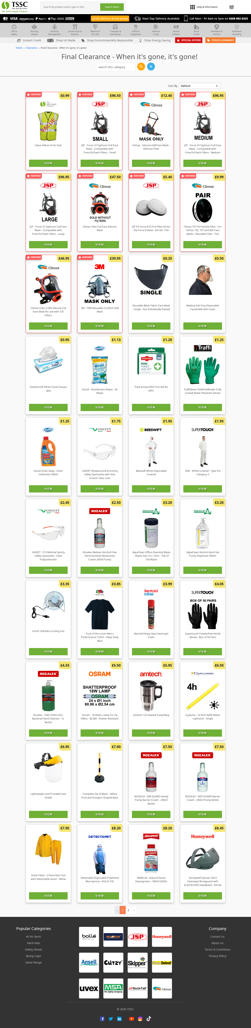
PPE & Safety (14, 33)
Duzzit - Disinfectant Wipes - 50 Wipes (99, 391)
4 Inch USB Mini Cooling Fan (48, 631)
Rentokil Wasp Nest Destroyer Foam (151, 635)
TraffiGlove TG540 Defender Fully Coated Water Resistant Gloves (202, 391)
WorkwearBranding (237, 33)
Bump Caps (33, 956)
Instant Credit (31, 40)
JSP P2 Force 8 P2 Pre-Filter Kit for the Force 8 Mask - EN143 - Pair (151, 228)
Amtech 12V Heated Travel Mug (151, 715)
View (48, 163)
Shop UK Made (65, 40)
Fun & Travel (196, 33)
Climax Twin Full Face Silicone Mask (100, 228)
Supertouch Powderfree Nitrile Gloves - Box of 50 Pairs (202, 635)
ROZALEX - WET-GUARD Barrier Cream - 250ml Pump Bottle (202, 798)
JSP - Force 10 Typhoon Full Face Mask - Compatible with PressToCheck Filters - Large (48, 230)
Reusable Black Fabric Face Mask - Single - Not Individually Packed (151, 307)
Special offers (191, 40)
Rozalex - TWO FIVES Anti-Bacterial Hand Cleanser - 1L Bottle (48, 718)
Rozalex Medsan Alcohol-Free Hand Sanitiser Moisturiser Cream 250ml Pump (100, 556)
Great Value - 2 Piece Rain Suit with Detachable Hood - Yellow (48, 877)
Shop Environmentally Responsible (109, 40)
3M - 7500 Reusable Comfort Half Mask (100, 309)
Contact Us (217, 936)
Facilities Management (54, 33)
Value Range (33, 962)
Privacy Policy (217, 956)
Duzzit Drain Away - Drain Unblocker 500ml (48, 472)
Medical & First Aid (95, 33)
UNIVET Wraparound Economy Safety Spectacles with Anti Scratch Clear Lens (100, 474)
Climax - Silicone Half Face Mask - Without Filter (151, 147)
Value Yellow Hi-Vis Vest (48, 145)
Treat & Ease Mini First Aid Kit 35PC (151, 388)
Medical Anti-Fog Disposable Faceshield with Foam (202, 307)
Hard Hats (33, 943)
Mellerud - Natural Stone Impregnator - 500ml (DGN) (151, 879)
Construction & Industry (75, 33)
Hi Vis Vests (33, 936)
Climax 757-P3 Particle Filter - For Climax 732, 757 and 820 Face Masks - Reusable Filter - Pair (203, 230)
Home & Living (156, 33)
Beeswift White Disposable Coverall (151, 472)
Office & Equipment (136, 33)
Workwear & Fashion (216, 33)
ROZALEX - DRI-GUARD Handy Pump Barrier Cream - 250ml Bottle (151, 800)
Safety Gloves (33, 949)
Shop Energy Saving (157, 40)
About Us (218, 943)
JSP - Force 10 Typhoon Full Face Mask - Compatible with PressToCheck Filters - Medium (202, 149)
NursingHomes (34, 33)
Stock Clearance (223, 40)
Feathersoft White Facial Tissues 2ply (48, 388)
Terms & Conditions (217, 949)
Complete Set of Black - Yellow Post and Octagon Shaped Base (99, 795)
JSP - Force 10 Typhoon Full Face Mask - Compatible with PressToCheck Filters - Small (99, 149)
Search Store (112, 7)
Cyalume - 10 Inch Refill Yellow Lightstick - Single (203, 716)
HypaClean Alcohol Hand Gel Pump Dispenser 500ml (202, 554)
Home (19, 48)
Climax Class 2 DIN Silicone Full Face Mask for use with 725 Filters (48, 311)
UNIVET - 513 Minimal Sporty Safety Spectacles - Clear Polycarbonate (48, 556)
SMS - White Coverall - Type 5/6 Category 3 (202, 472)
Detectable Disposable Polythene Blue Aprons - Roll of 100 (100, 879)
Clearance (31, 48)
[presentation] (70, 7)
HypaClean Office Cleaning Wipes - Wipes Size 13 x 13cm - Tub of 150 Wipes (151, 556)
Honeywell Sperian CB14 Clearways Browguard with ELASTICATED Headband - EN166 (202, 881)
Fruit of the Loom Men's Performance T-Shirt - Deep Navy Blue (99, 637)
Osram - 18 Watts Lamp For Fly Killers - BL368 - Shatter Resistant (100, 716)
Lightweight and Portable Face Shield (48, 795)
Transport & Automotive (115, 33)
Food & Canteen (176, 33)
